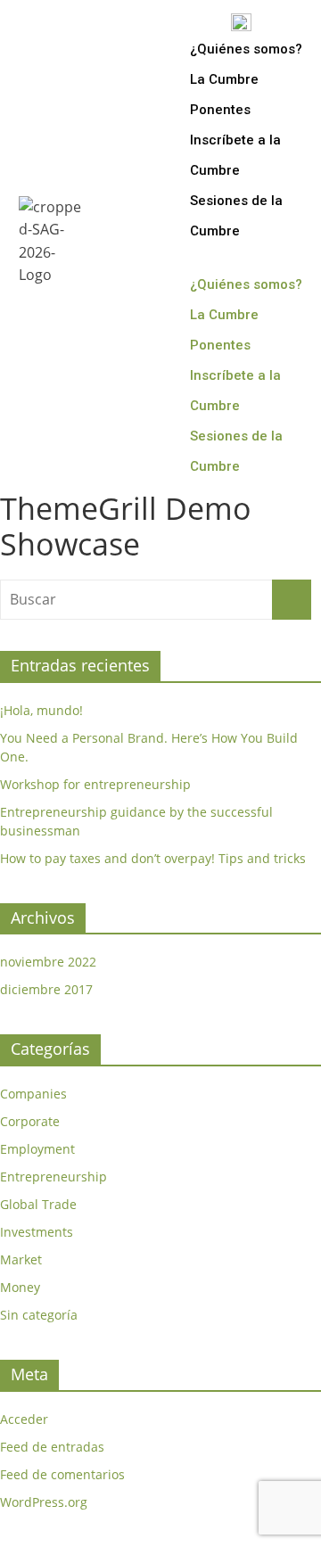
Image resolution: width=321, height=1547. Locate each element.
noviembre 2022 (48, 961)
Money (20, 1287)
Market (21, 1259)
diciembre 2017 (46, 989)
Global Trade (38, 1204)
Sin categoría (39, 1314)
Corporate (30, 1121)
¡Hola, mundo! (41, 710)
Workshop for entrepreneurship (95, 784)
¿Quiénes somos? (246, 49)
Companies (33, 1093)
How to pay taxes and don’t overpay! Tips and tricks (153, 858)
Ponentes (220, 110)
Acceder (24, 1419)
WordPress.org (43, 1502)
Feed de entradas (52, 1446)
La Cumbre (224, 79)
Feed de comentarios (62, 1474)
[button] (250, 257)
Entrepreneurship (53, 1176)
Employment (37, 1148)
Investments (36, 1231)
